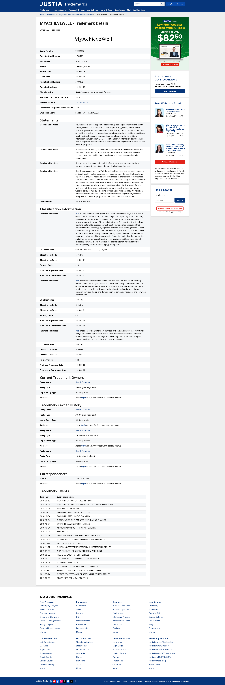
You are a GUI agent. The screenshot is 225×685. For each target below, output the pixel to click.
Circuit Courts (46, 657)
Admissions (154, 609)
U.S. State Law (83, 638)
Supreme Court (46, 653)
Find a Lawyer (46, 10)
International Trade (121, 620)
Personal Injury (83, 628)
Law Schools (92, 10)
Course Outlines (156, 617)
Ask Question (170, 91)
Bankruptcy (81, 605)
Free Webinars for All (168, 103)
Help (140, 681)
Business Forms (119, 649)
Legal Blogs (117, 645)
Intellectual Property (121, 617)
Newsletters (119, 10)
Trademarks (50, 14)
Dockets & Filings (47, 664)
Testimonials (154, 664)
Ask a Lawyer (60, 10)
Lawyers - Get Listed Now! (170, 208)
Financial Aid (154, 613)
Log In (170, 4)
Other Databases (121, 638)
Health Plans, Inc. (82, 382)
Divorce (79, 613)
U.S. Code (44, 645)
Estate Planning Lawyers (50, 620)
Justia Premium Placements (161, 649)
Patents (115, 657)
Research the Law (77, 10)
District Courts (46, 660)
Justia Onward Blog (157, 660)
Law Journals (154, 620)
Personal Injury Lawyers (50, 628)
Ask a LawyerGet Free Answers (166, 78)
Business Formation (121, 605)
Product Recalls (119, 653)
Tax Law (116, 628)
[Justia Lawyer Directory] (74, 681)
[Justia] (51, 4)
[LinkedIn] (51, 681)
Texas (78, 664)
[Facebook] (57, 681)
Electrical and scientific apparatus (80, 14)
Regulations (45, 649)
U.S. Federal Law (48, 638)
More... (43, 632)
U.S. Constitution (47, 642)
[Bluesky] (68, 681)
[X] (71, 681)
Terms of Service (151, 681)
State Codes (81, 645)
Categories (62, 14)
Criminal (79, 609)
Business (117, 602)
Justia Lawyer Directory (159, 645)
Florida (79, 657)
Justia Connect (109, 681)
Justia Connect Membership (161, 642)
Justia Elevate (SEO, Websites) (162, 653)
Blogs (151, 624)
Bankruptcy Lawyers (49, 605)
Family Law (81, 624)
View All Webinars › (170, 162)
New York (80, 660)
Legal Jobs (117, 642)
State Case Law (82, 649)
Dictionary (153, 605)
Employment (118, 613)
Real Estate (117, 624)
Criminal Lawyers (47, 613)
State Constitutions (84, 642)
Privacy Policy (165, 681)
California (80, 653)
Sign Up (180, 4)
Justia (42, 14)
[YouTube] (54, 681)
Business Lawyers (48, 609)
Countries (116, 664)
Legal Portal (122, 681)
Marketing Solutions (136, 10)
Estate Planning (83, 620)
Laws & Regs (106, 10)
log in (83, 397)
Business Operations (121, 609)
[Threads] (64, 681)
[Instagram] (61, 681)
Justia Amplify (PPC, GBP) (160, 657)
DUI (78, 617)
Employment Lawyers (49, 617)
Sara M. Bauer (81, 102)
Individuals (81, 602)
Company (133, 681)
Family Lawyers (46, 624)
